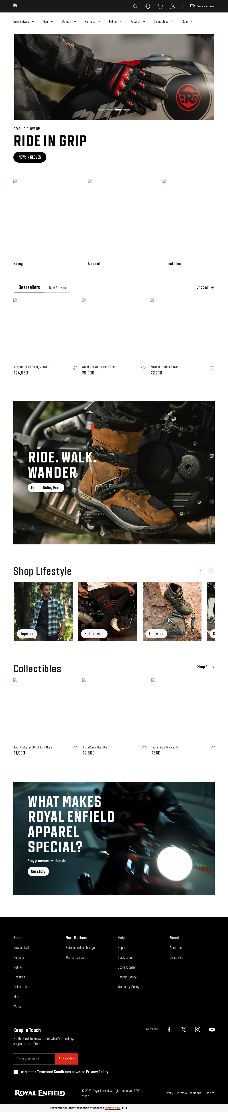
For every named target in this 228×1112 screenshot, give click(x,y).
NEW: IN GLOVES (30, 157)
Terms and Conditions (54, 1072)
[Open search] (135, 6)
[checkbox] (15, 1072)
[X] (183, 1029)
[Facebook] (169, 1029)
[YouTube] (212, 1029)
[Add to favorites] (75, 748)
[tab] (29, 287)
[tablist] (114, 287)
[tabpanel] (114, 338)
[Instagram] (197, 1029)
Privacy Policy (97, 1072)
